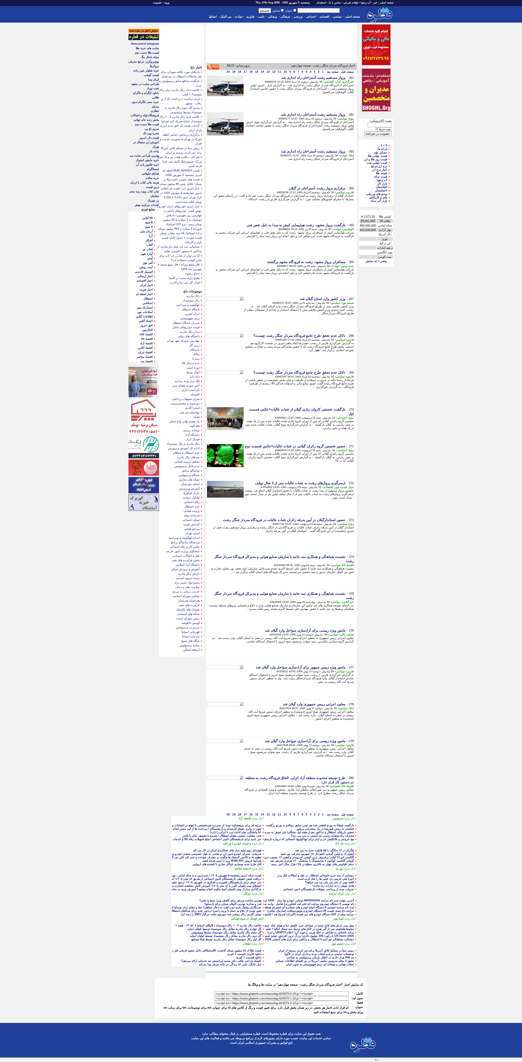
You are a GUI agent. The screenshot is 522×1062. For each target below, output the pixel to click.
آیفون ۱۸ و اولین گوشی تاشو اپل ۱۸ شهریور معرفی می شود (317, 853)
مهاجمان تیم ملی (189, 412)
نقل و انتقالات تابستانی (186, 555)
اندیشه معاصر (242, 868)
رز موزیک (153, 200)
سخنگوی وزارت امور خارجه (183, 551)
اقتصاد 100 (146, 334)
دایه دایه (195, 376)
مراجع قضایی (192, 528)
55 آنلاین (147, 217)
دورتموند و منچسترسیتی (185, 403)
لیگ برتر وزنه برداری (187, 381)
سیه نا (196, 358)
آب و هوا (366, 2)
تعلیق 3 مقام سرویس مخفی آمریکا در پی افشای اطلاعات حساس (314, 960)
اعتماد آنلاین (146, 321)
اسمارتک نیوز (145, 307)
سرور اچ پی (152, 128)
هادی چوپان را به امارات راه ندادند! (333, 885)
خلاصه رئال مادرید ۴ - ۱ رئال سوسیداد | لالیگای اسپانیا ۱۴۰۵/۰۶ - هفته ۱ (218, 925)
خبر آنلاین (348, 601)
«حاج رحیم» (192, 273)
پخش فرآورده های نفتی (185, 560)
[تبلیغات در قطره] (143, 39)
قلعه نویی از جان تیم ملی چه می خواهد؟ (329, 882)
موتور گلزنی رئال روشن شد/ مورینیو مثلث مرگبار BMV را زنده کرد (221, 914)
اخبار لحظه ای (144, 294)
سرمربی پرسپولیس (188, 627)
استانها (213, 16)
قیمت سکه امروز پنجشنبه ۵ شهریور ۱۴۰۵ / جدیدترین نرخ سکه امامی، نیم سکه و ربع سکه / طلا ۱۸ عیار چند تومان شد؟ (189, 875)
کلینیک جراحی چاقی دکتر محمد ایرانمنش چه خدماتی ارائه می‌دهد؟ (221, 960)
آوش (150, 258)
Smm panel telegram (145, 43)
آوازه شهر (147, 253)
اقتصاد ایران (145, 352)
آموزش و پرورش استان (185, 569)
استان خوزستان (190, 484)
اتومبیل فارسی (144, 271)
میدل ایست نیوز (344, 487)
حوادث (239, 16)
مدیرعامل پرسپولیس (187, 466)
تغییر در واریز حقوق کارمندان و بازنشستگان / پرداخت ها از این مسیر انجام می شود (211, 828)
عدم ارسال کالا (191, 363)
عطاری (155, 110)
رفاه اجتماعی (192, 502)
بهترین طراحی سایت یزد (144, 155)
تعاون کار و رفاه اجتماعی (185, 546)
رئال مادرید (193, 295)
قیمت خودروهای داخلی (186, 327)
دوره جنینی (193, 367)
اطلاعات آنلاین (144, 316)
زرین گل (194, 345)
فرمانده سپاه (192, 515)
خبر (375, 2)
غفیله (196, 416)
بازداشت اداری (191, 390)
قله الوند (194, 425)
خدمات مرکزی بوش (147, 204)
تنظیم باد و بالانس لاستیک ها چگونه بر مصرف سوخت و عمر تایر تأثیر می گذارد (214, 857)
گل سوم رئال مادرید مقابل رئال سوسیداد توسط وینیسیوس (226, 932)
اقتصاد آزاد (244, 818)
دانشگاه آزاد (192, 434)
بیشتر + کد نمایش (376, 261)
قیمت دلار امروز (149, 137)
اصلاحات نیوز (145, 312)
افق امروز (146, 325)
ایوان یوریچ (193, 372)
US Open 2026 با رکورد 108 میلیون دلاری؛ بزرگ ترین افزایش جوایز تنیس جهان (305, 935)
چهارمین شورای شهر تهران (183, 340)
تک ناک (339, 843)
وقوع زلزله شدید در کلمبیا (184, 278)
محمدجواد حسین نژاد (187, 582)
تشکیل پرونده (191, 497)
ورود (166, 2)
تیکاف (196, 354)
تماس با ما (335, 2)
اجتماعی (311, 16)
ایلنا (351, 155)
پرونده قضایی (191, 510)
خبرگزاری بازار (345, 81)
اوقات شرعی (350, 2)
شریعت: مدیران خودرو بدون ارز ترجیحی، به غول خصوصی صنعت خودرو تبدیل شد (212, 853)
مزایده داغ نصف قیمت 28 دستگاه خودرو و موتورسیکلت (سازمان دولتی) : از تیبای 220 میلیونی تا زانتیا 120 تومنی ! (285, 910)
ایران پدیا (153, 79)
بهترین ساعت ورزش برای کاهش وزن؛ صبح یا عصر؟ (230, 900)
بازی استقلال (192, 506)
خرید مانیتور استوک (147, 160)
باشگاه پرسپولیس (189, 475)
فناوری (250, 16)
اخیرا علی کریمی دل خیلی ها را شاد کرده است (325, 878)
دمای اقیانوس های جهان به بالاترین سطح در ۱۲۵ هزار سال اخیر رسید (312, 864)
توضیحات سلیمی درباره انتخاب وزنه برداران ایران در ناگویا (319, 954)
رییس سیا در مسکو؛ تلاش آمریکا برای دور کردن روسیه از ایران (316, 950)
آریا (151, 235)
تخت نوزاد (153, 88)
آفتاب (149, 244)
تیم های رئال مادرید (188, 457)
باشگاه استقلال (191, 309)
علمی (261, 16)
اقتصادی (324, 16)
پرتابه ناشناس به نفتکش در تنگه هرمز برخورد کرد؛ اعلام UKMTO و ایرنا (311, 932)
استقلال (148, 298)
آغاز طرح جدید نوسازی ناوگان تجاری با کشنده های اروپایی (226, 864)
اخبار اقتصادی (144, 280)
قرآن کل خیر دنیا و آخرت (185, 282)
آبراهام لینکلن (191, 649)
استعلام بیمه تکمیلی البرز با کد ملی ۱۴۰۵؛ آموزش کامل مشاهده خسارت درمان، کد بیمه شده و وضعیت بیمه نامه (194, 885)
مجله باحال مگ (150, 57)
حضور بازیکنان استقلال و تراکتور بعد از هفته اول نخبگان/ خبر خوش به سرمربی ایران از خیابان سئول (294, 832)
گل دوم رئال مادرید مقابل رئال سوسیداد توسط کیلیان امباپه (225, 935)
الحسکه (195, 394)
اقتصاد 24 (348, 565)
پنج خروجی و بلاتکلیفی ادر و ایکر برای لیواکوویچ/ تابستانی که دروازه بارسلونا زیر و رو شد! (300, 839)
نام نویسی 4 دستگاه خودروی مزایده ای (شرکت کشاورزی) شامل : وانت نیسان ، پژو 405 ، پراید (296, 903)
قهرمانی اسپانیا (190, 631)
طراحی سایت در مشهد (145, 84)
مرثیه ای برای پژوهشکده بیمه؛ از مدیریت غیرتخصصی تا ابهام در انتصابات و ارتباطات (211, 825)
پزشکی (272, 16)
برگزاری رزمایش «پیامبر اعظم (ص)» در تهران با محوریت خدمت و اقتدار (181, 139)
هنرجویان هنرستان (189, 600)
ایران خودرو (192, 313)
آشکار (149, 240)
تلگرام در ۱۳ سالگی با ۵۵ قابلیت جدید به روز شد (324, 850)
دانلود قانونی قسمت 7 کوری (244, 954)
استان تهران (192, 533)
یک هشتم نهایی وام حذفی (184, 421)
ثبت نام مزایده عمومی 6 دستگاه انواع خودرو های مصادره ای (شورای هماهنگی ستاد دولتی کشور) (296, 907)
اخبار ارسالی (145, 276)
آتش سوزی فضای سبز (186, 385)
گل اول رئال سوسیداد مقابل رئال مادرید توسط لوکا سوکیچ (226, 939)
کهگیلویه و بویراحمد (188, 304)
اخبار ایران (146, 285)
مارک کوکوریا (192, 493)
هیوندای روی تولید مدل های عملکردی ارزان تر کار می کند (227, 850)
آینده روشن (146, 267)
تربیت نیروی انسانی (188, 578)
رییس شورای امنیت (188, 618)
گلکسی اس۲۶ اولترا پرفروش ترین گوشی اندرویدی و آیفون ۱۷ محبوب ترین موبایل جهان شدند (297, 857)
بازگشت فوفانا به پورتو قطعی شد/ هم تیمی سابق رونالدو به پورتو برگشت (310, 825)
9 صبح (149, 226)
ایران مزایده (336, 893)
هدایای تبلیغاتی (150, 173)
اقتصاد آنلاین (145, 347)
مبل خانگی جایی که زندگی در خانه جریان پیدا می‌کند (230, 964)
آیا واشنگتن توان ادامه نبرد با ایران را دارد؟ (235, 832)
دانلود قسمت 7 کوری (248, 957)
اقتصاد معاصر (144, 356)
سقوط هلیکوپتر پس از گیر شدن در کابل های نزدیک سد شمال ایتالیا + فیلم (310, 928)
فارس (350, 192)
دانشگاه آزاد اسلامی (188, 564)
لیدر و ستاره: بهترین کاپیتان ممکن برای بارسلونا (233, 903)
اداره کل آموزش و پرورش (184, 448)
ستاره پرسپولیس (189, 645)
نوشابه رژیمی (191, 430)
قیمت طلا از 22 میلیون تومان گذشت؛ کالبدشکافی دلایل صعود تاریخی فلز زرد (215, 950)
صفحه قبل (347, 71)
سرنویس (338, 818)
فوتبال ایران (192, 439)
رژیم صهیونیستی (190, 318)
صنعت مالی (347, 634)
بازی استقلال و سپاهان (186, 452)
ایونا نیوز (339, 918)
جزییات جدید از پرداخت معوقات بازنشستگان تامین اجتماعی (318, 889)
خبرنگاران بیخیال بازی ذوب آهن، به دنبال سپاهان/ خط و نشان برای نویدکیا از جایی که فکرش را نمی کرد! (199, 907)
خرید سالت (152, 178)
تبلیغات (247, 943)
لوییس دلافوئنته (190, 622)
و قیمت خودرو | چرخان (237, 843)
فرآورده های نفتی (189, 605)
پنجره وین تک (151, 133)
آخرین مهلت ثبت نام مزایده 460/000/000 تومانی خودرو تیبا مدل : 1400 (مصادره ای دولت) (299, 900)
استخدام (321, 2)
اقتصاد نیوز (146, 361)
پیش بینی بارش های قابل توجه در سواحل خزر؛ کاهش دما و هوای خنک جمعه (308, 925)
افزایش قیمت (191, 524)
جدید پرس (348, 266)
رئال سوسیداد (191, 300)
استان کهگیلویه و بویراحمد (184, 537)
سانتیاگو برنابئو (191, 470)
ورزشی (298, 16)
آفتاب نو (148, 249)
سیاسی (337, 16)
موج (351, 118)
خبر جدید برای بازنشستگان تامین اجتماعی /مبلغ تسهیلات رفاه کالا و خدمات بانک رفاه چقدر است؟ (203, 839)
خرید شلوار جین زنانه (146, 70)
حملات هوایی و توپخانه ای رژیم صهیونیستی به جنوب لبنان (320, 964)
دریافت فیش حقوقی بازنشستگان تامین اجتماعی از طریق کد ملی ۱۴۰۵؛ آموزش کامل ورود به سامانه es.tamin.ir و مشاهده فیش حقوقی (178, 878)
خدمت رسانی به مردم (186, 591)
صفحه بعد (332, 71)
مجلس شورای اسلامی (186, 596)
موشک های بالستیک (188, 609)
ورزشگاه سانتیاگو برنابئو (185, 542)
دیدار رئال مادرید (190, 331)
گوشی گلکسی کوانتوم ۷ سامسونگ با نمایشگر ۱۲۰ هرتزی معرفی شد (312, 860)
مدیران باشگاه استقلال (186, 322)
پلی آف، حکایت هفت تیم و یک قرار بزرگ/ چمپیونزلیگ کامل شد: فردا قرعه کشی (179, 161)
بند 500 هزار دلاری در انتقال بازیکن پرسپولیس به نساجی (320, 957)
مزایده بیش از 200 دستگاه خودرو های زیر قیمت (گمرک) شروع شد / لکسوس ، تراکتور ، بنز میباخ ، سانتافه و (289, 914)
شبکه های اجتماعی (188, 613)
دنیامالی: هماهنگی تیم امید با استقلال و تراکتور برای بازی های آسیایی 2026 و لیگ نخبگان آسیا (298, 939)
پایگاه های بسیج (190, 640)
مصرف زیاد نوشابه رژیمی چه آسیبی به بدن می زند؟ (322, 835)
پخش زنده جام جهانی (146, 119)
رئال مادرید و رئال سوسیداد (183, 443)
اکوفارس (348, 229)
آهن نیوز (148, 262)
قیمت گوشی (151, 75)
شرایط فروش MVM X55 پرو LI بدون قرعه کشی (231, 860)
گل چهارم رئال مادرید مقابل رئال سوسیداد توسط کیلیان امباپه (224, 928)
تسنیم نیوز (348, 302)
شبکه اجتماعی (191, 519)
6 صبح (149, 222)
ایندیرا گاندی (192, 407)
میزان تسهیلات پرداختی (186, 398)
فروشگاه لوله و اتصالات (144, 115)
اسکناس (148, 303)
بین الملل (225, 16)
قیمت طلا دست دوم (147, 52)
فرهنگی (285, 16)
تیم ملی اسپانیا (191, 636)
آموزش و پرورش (189, 488)
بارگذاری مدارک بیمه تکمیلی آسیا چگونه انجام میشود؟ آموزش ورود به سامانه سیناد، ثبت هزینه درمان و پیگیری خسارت (190, 889)
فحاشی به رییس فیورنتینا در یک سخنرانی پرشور (325, 828)
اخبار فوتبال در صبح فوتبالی (247, 918)
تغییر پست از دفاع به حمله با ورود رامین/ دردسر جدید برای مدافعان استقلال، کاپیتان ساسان (206, 910)
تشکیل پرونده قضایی (187, 461)
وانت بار (154, 151)
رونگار (247, 893)
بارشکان (195, 349)
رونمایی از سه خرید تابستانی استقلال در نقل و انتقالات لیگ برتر (315, 875)
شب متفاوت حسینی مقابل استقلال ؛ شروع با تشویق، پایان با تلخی (221, 835)
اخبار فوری (146, 289)
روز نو (340, 868)
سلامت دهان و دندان (187, 587)
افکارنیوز (147, 329)
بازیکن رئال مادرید (189, 573)
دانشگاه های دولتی (189, 336)
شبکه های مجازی (189, 479)
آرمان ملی (146, 231)
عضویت (157, 2)
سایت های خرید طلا (147, 48)
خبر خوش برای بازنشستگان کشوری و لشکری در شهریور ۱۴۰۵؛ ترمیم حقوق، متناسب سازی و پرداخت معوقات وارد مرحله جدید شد (182, 882)
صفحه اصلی (387, 2)
